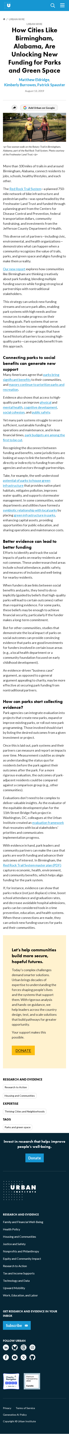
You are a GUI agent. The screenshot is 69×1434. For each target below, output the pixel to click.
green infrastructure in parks (34, 515)
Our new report (14, 269)
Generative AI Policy (15, 1414)
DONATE (23, 1050)
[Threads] (23, 1349)
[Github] (32, 1359)
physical (45, 402)
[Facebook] (6, 1359)
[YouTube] (15, 1359)
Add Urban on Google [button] (41, 107)
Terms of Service (25, 1408)
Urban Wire (34, 23)
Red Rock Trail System (25, 189)
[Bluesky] (15, 1349)
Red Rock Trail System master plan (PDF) (32, 865)
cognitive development (40, 407)
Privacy (7, 1408)
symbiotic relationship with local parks (30, 510)
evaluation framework (48, 823)
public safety (41, 412)
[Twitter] (23, 1359)
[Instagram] (32, 1349)
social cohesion (14, 412)
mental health (13, 407)
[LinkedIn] (6, 1349)
